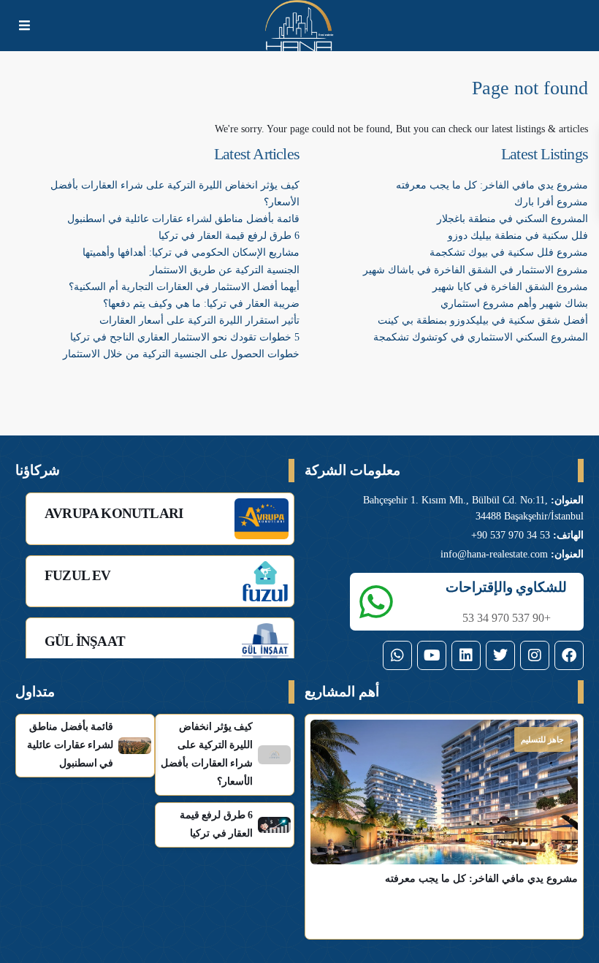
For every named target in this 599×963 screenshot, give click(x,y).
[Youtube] (431, 655)
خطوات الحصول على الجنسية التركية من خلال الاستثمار (181, 354)
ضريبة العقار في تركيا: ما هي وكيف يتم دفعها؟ (201, 303)
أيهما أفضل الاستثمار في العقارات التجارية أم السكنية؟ (184, 286)
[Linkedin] (466, 655)
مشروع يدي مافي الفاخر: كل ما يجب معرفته (492, 185)
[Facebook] (569, 655)
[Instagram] (534, 655)
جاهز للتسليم (542, 739)
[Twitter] (500, 655)
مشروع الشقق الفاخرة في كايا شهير (510, 286)
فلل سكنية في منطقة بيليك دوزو (518, 235)
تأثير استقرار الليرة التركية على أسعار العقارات (199, 320)
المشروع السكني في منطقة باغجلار (512, 218)
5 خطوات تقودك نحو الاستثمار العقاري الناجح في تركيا (185, 337)
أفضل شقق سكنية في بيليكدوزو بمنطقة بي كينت (483, 320)
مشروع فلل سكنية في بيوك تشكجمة (509, 252)
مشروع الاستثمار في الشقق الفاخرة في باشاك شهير (475, 269)
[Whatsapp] (397, 655)
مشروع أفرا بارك (551, 202)
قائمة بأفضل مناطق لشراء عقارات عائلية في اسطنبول (183, 218)
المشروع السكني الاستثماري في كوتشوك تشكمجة (480, 337)
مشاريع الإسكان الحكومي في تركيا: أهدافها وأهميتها (191, 252)
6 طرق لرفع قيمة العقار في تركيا (229, 235)
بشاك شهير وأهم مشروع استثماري (514, 303)
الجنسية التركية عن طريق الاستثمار (225, 269)
